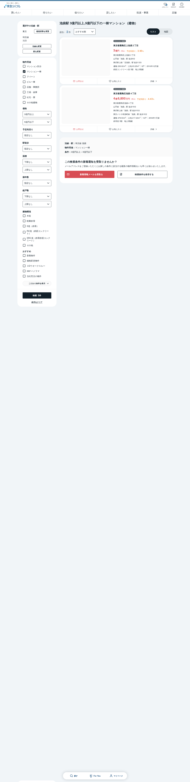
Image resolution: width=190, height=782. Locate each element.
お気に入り (117, 81)
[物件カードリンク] (116, 57)
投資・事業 (142, 12)
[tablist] (160, 31)
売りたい (47, 12)
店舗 (174, 12)
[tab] (153, 31)
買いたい (16, 12)
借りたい (79, 12)
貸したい (111, 12)
